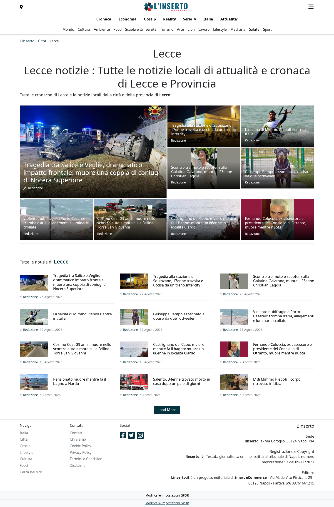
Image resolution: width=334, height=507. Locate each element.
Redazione (35, 188)
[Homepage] (166, 6)
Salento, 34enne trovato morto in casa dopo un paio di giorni (181, 381)
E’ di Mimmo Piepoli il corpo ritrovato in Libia (277, 381)
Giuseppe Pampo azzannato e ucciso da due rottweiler (178, 316)
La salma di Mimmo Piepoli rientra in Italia (82, 316)
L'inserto (27, 40)
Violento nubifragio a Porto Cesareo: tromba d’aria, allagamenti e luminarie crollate (283, 316)
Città (42, 40)
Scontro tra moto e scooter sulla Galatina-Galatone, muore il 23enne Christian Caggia (283, 281)
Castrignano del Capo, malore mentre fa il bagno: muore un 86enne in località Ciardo (178, 349)
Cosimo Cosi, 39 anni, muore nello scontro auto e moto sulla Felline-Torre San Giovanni (82, 349)
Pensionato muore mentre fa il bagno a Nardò (79, 381)
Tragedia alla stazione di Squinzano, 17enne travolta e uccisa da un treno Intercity (178, 281)
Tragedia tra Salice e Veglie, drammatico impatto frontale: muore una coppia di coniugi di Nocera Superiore (80, 282)
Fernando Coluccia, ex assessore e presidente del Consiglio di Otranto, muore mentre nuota (282, 349)
